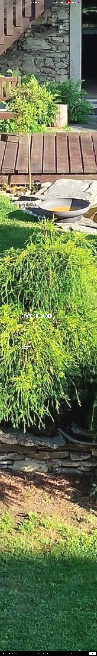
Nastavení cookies (74, 653)
